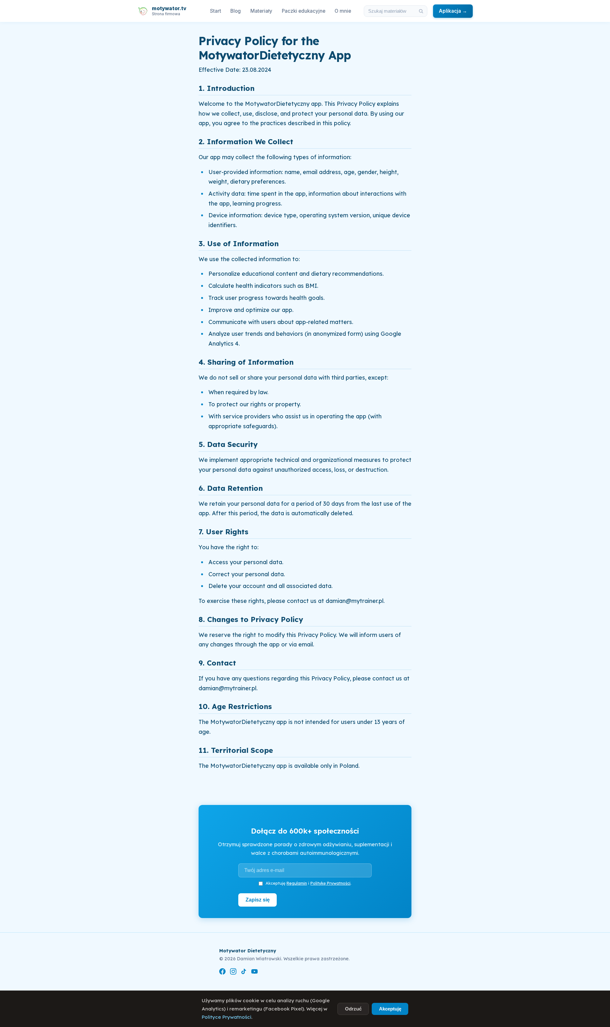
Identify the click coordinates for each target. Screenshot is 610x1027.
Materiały (261, 11)
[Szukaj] (421, 11)
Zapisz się (258, 899)
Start (215, 11)
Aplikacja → (453, 11)
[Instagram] (233, 972)
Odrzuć (353, 1008)
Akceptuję (390, 1008)
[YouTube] (254, 972)
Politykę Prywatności (330, 883)
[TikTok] (244, 972)
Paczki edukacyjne (303, 11)
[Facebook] (222, 972)
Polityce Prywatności (226, 1017)
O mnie (343, 11)
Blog (235, 11)
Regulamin (297, 883)
